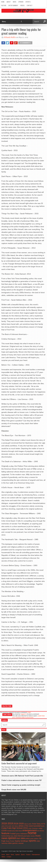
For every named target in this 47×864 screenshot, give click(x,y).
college (40, 828)
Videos (22, 5)
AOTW (43, 824)
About (9, 2)
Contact (29, 5)
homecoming (5, 836)
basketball (37, 826)
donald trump (11, 830)
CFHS (25, 828)
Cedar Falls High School (11, 828)
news (4, 838)
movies (33, 836)
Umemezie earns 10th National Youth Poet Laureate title (22, 776)
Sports (28, 2)
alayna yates (28, 824)
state (38, 841)
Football (13, 833)
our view (21, 838)
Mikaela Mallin (10, 37)
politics (27, 838)
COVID (4, 831)
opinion (12, 838)
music (38, 836)
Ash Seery (15, 826)
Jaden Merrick (18, 836)
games (18, 833)
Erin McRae (40, 830)
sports (32, 840)
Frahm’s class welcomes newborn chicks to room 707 (22, 780)
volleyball (20, 843)
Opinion (20, 2)
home (32, 833)
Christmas (35, 828)
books (43, 826)
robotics (36, 838)
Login (29, 712)
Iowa (11, 836)
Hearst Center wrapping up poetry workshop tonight (21, 785)
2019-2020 (18, 823)
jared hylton (26, 836)
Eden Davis (18, 830)
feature (5, 833)
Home (2, 2)
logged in (24, 714)
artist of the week (6, 826)
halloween (23, 833)
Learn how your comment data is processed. (28, 716)
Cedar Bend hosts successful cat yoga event (19, 763)
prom (31, 838)
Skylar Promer (10, 841)
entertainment (29, 830)
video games (13, 843)
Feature (3, 5)
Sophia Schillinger (21, 841)
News (14, 2)
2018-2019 (7, 823)
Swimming (4, 843)
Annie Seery (36, 824)
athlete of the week (26, 826)
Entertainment (13, 5)
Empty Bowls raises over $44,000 (14, 790)
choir (29, 828)
